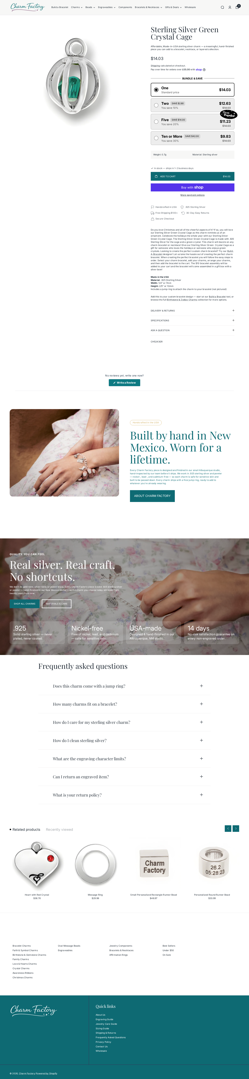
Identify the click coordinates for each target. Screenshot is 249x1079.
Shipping (155, 65)
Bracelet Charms (22, 945)
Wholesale (190, 7)
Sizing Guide (102, 1028)
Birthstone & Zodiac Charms (182, 299)
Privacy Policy (103, 1042)
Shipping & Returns (106, 1032)
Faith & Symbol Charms (25, 950)
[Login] (230, 7)
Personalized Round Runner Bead (212, 894)
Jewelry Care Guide (106, 1024)
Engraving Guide (104, 1019)
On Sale (167, 955)
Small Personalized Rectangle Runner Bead (153, 894)
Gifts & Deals (172, 7)
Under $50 (168, 950)
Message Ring (95, 894)
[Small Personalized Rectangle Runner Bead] (153, 864)
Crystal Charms (21, 968)
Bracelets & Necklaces (147, 7)
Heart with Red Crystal (37, 894)
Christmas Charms (23, 977)
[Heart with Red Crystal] (37, 864)
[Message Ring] (95, 864)
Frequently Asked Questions (111, 1037)
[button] (192, 90)
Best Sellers (169, 945)
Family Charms (21, 959)
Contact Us (102, 1046)
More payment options (192, 195)
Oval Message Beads (69, 945)
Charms (75, 7)
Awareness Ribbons (23, 973)
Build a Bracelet (59, 7)
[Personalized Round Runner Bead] (212, 864)
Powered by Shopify (46, 1073)
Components (125, 7)
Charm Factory (27, 1073)
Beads (88, 7)
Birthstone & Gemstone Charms (29, 955)
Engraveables (105, 7)
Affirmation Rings (118, 955)
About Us (100, 1014)
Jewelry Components (120, 945)
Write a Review (128, 383)
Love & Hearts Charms (25, 963)
